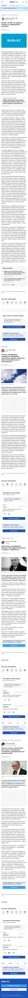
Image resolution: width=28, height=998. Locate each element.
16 (20, 671)
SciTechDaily (13, 394)
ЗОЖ (22, 5)
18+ (7, 660)
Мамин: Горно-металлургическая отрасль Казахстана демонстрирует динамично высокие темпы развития (14, 273)
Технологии (4, 740)
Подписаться (14, 645)
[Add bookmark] (25, 723)
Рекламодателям (14, 989)
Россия (3, 660)
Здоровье (4, 5)
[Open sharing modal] (18, 723)
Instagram (15, 339)
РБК (9, 598)
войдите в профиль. (8, 321)
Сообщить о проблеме (14, 985)
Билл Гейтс (4, 902)
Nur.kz (11, 71)
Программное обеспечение (14, 740)
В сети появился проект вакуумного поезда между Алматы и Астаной (14, 279)
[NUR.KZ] (14, 2)
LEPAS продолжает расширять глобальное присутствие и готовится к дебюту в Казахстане (14, 101)
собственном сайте (16, 782)
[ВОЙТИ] (26, 2)
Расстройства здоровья (15, 5)
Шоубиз (3, 538)
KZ (23, 2)
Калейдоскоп (4, 346)
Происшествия (9, 538)
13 (3, 913)
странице (22, 584)
